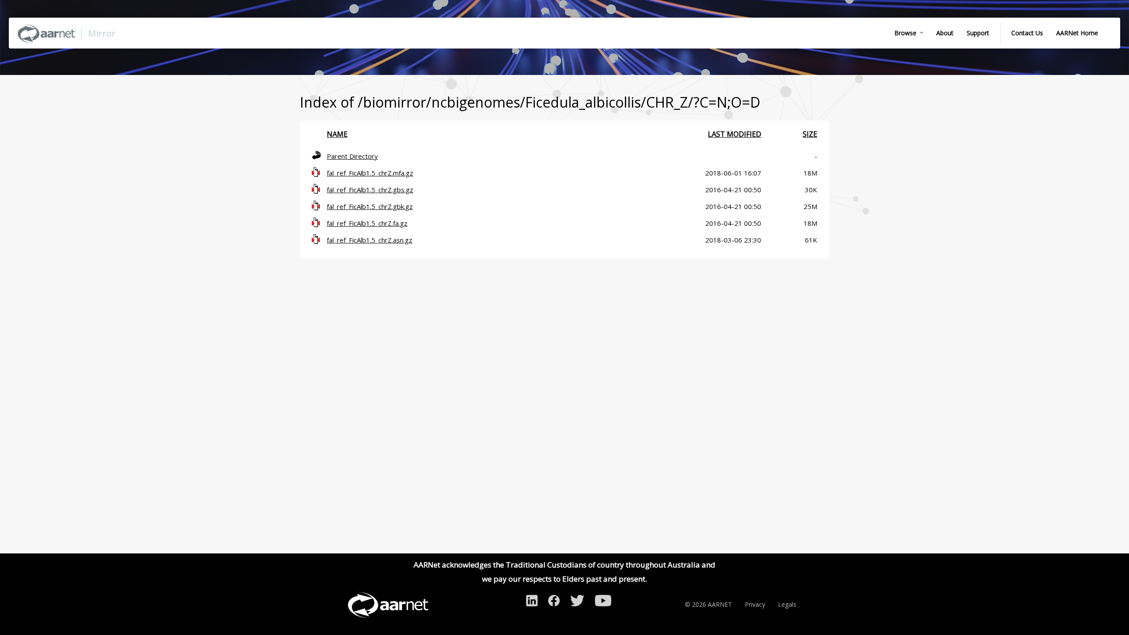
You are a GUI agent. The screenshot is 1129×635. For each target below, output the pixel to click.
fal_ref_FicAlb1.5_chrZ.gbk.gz (370, 206)
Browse (905, 33)
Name (337, 134)
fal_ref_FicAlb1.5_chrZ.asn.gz (369, 239)
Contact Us (1027, 33)
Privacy (755, 604)
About (944, 33)
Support (978, 33)
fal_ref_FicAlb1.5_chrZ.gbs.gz (370, 189)
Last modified (734, 134)
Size (810, 134)
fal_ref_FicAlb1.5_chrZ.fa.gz (367, 223)
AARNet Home (1077, 33)
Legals (787, 604)
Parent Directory (352, 156)
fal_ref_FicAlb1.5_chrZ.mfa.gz (370, 172)
